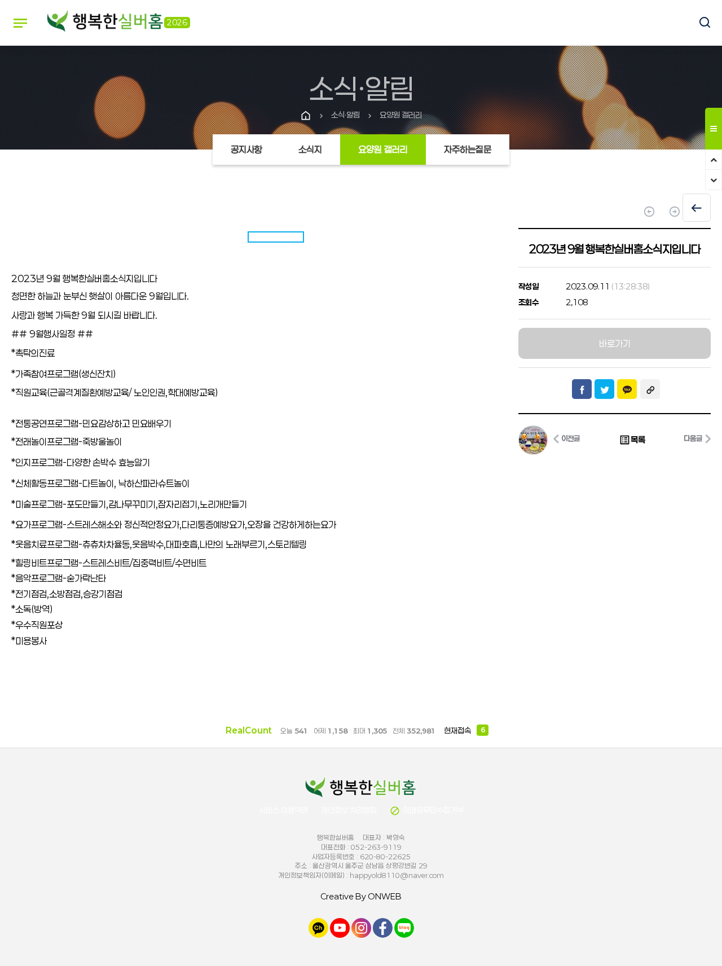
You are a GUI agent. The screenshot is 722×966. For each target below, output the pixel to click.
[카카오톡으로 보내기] (627, 389)
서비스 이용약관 (283, 810)
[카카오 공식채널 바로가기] (318, 927)
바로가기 (615, 343)
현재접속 (464, 730)
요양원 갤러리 (383, 149)
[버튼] (699, 23)
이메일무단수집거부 (427, 810)
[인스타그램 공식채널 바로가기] (361, 927)
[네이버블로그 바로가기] (404, 927)
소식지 (310, 149)
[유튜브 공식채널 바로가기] (340, 927)
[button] (470, 441)
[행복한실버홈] (105, 22)
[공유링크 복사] (650, 389)
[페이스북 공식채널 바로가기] (383, 927)
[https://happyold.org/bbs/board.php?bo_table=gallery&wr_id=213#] (361, 787)
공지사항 (246, 149)
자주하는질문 (467, 149)
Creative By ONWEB (361, 896)
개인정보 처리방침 (349, 810)
